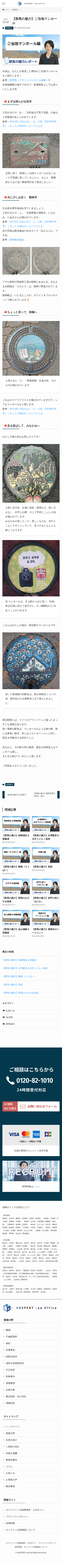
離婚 (8, 1330)
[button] (3, 3)
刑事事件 (10, 1376)
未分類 (9, 1017)
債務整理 (10, 1383)
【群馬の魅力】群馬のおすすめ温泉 (20, 993)
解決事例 (10, 1486)
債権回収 (10, 1403)
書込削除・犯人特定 (16, 1396)
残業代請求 (11, 1356)
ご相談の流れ (12, 1446)
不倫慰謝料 (11, 1336)
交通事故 (10, 1350)
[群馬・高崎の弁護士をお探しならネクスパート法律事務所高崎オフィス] (31, 3)
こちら (36, 1186)
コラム (9, 1466)
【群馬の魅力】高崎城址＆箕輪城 (19, 960)
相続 (8, 1343)
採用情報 (10, 1523)
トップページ (12, 1426)
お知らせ (10, 1010)
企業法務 (10, 1390)
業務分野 (10, 1433)
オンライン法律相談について (20, 1530)
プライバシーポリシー (17, 1516)
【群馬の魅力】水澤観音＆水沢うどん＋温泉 (25, 968)
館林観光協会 (17, 239)
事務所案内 (11, 1460)
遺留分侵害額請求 (15, 1363)
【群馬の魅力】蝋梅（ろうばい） (19, 976)
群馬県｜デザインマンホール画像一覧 (30, 80)
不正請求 (10, 1370)
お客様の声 (11, 1479)
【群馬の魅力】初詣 (12, 984)
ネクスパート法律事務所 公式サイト (25, 1510)
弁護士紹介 (11, 1440)
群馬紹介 (9, 28)
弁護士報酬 (11, 1453)
